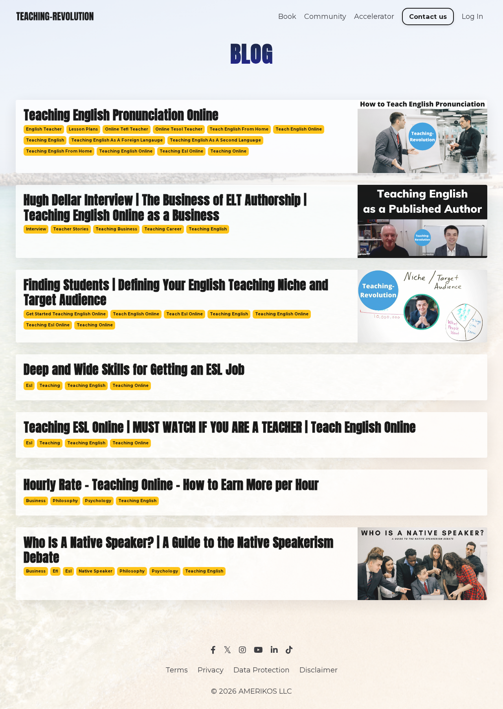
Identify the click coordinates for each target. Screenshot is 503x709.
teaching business (116, 229)
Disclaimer (318, 670)
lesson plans (83, 129)
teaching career (163, 229)
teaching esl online (181, 151)
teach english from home (238, 129)
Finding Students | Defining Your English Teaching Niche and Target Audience (176, 293)
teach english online (298, 129)
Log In (472, 16)
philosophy (65, 500)
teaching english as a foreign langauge (117, 140)
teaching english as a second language (215, 140)
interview (36, 229)
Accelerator (374, 16)
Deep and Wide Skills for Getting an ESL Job (134, 369)
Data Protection (261, 670)
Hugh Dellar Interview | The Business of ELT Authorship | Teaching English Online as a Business (165, 208)
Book (287, 16)
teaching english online (125, 151)
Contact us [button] (428, 16)
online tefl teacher (126, 129)
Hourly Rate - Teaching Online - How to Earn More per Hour (171, 484)
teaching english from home (59, 151)
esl (29, 385)
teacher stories (70, 229)
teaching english (45, 140)
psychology (98, 500)
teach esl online (184, 314)
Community (325, 16)
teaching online (228, 151)
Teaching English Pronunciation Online (121, 115)
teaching (49, 385)
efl (55, 571)
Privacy (211, 670)
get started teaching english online (66, 314)
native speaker (95, 571)
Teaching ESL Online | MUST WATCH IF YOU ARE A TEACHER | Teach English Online (220, 427)
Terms (176, 670)
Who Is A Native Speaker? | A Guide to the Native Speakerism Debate (178, 550)
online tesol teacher (178, 129)
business (36, 500)
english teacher (44, 129)
